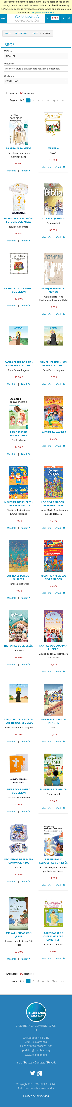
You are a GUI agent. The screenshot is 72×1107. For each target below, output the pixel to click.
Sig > (55, 100)
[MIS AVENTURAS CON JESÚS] (18, 913)
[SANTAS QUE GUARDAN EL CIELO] (53, 626)
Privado (51, 1062)
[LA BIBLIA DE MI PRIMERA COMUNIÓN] (18, 269)
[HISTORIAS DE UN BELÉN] (18, 626)
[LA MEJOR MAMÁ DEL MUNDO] (53, 269)
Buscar (10, 63)
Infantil (47, 33)
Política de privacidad (36, 1096)
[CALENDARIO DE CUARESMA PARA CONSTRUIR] (53, 913)
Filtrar (9, 51)
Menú (3, 18)
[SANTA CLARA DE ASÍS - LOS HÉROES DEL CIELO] (18, 342)
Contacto (39, 1062)
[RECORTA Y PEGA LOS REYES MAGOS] (53, 556)
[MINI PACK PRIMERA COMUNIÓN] (18, 770)
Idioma (10, 76)
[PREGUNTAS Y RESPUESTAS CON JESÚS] (53, 840)
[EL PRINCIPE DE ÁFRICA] (53, 770)
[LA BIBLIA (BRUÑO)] (53, 199)
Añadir (24, 170)
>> (62, 100)
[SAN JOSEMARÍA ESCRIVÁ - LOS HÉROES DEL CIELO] (18, 700)
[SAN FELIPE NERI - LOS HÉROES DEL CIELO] (53, 342)
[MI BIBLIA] (53, 129)
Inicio (8, 33)
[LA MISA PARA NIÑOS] (18, 129)
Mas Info (11, 170)
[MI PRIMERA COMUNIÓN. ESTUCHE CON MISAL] (18, 199)
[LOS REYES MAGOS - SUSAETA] (18, 556)
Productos (21, 33)
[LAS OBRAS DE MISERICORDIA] (18, 412)
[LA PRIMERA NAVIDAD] (53, 412)
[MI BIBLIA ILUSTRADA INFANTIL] (53, 700)
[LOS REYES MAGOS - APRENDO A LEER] (53, 482)
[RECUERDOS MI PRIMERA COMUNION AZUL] (18, 840)
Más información (45, 12)
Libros (34, 33)
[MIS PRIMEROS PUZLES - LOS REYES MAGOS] (18, 482)
